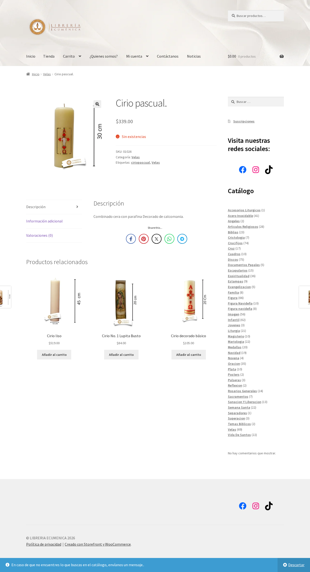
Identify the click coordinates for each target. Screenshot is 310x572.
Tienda (48, 56)
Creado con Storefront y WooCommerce (98, 544)
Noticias (194, 56)
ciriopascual (140, 162)
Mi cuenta (134, 56)
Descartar (296, 564)
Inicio (30, 56)
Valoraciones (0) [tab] (39, 235)
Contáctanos (167, 56)
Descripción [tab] (36, 206)
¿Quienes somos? (104, 56)
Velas (47, 74)
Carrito (69, 56)
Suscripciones (244, 121)
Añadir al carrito (54, 354)
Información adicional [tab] (44, 221)
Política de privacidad (43, 544)
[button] (97, 104)
